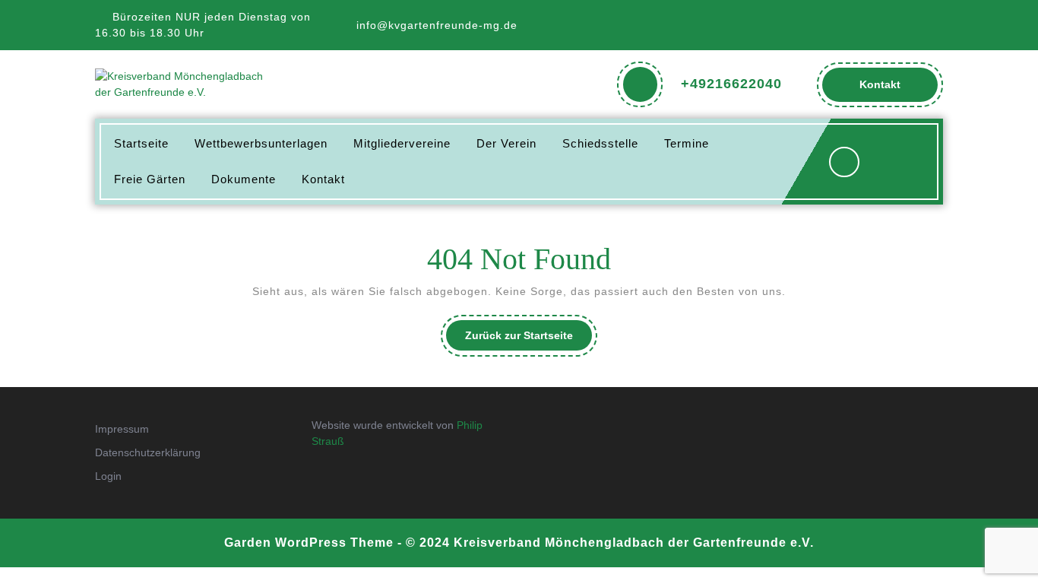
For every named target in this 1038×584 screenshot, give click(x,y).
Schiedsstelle (600, 143)
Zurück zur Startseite (528, 339)
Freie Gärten (149, 179)
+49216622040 (731, 83)
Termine (686, 143)
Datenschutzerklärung (148, 452)
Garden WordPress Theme (309, 542)
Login (108, 476)
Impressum (122, 429)
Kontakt (895, 90)
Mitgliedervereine (402, 143)
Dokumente (243, 179)
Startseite (141, 143)
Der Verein (506, 143)
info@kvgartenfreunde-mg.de (436, 25)
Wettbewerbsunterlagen (261, 143)
